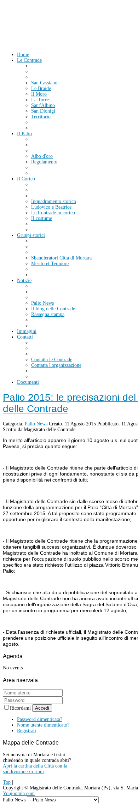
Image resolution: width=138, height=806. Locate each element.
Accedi (42, 708)
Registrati (26, 730)
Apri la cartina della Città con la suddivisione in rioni (35, 768)
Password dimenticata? (39, 719)
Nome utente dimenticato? (43, 725)
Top (7, 782)
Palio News (36, 423)
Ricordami (21, 708)
